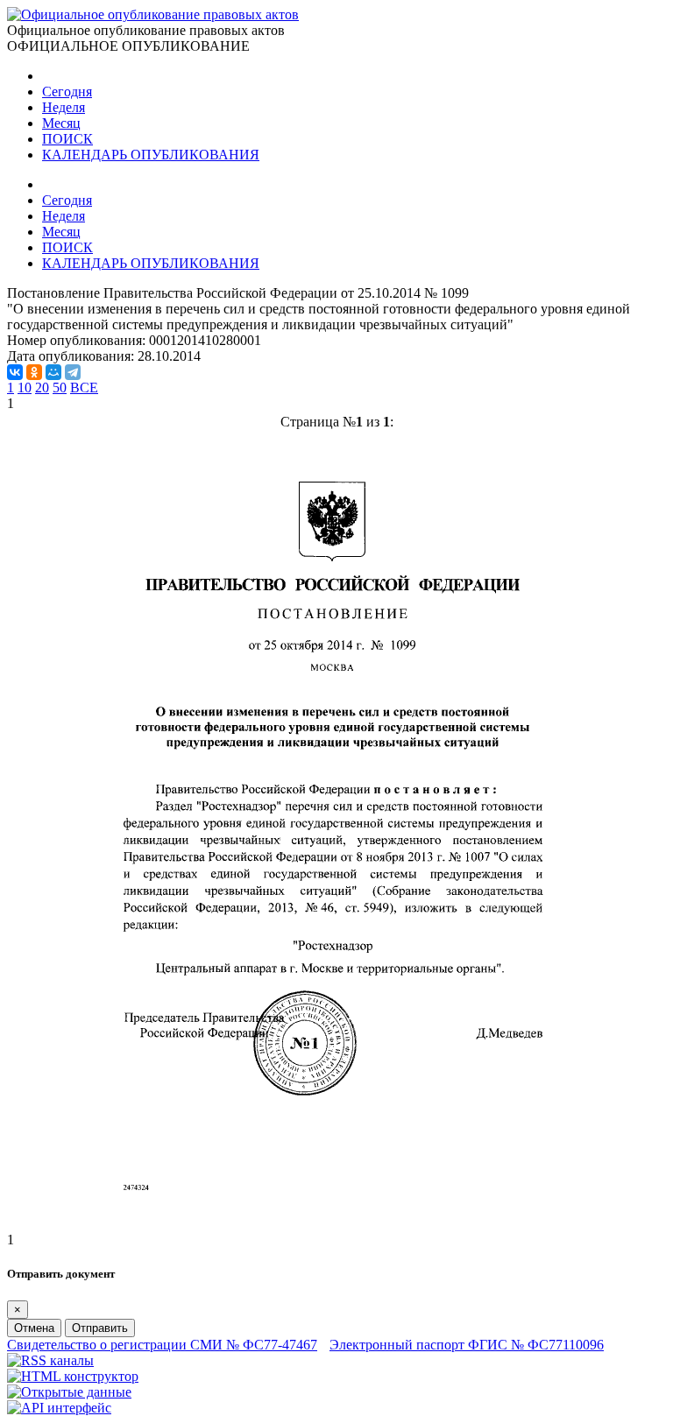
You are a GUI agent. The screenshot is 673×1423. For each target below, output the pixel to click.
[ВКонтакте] (15, 372)
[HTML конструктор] (72, 1376)
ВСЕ (84, 387)
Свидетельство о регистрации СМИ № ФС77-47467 (162, 1344)
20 (42, 387)
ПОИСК (67, 138)
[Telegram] (73, 372)
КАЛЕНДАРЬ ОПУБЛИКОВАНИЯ (150, 154)
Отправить (100, 1328)
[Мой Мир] (53, 372)
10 (25, 387)
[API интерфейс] (59, 1407)
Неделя (63, 107)
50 (60, 387)
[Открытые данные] (69, 1391)
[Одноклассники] (34, 372)
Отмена (34, 1328)
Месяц (61, 123)
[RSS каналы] (50, 1360)
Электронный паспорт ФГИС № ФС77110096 (466, 1344)
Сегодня (67, 91)
